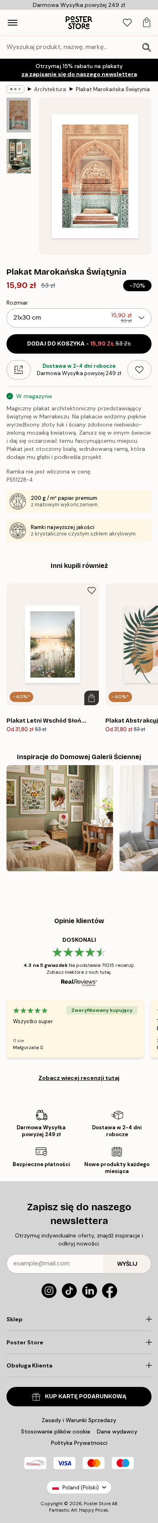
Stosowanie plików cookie (55, 1431)
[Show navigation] (12, 23)
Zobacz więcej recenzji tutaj (79, 1077)
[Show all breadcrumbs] (15, 89)
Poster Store (97, 1503)
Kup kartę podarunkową (85, 1396)
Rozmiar (17, 302)
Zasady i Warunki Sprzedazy (79, 1420)
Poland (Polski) (80, 1487)
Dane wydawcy (117, 1431)
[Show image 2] (18, 156)
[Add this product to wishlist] (139, 370)
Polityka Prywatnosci (79, 1442)
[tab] (127, 23)
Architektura (50, 89)
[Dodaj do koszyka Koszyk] (91, 698)
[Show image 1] (18, 115)
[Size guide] (18, 370)
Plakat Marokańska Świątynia (113, 89)
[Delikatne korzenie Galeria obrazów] (59, 818)
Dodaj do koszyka (79, 343)
